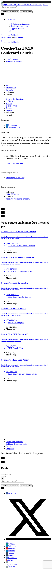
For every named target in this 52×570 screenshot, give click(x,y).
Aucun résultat (26, 12)
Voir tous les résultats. (10, 12)
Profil (8, 85)
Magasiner (10, 448)
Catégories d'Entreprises (20, 24)
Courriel (10, 560)
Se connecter (6, 37)
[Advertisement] (26, 410)
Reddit (10, 555)
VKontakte (12, 557)
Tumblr (11, 553)
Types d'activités (17, 28)
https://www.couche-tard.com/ (18, 199)
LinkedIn (11, 551)
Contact (9, 446)
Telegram (12, 546)
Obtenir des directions (14, 163)
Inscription (18, 37)
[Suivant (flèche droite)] (5, 476)
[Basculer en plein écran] (7, 474)
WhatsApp (12, 544)
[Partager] (5, 474)
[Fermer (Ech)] (2, 474)
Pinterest (11, 548)
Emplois (9, 90)
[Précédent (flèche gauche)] (2, 476)
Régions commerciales (20, 26)
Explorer (11, 19)
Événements (11, 88)
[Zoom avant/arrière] (10, 474)
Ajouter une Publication (10, 35)
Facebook (12, 493)
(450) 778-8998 (12, 194)
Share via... (12, 567)
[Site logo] (24, 4)
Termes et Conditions (14, 442)
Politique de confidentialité (16, 444)
